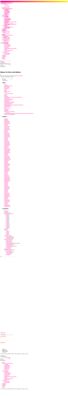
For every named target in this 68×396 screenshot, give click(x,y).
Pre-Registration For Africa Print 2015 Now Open (13, 97)
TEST (5, 107)
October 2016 (6, 179)
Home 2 (5, 95)
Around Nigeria (7, 31)
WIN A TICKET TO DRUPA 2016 (9, 114)
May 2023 (6, 139)
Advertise (4, 37)
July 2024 (6, 131)
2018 (7, 219)
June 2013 (6, 203)
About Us (6, 84)
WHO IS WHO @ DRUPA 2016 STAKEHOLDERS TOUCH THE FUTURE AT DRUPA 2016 (18, 113)
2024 (7, 225)
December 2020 (7, 149)
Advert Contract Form (8, 85)
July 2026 (6, 118)
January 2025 (6, 127)
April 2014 (6, 198)
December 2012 (7, 205)
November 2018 (7, 164)
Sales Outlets (6, 101)
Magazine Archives (9, 93)
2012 (7, 230)
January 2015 (6, 194)
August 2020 (6, 153)
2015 (7, 216)
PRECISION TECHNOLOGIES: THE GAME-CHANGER (11, 340)
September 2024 (7, 129)
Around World (6, 7)
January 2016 (6, 186)
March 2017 (6, 175)
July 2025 (6, 124)
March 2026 (6, 120)
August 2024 (6, 130)
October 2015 (6, 188)
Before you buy (7, 87)
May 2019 (6, 161)
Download (20, 75)
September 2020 (7, 152)
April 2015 (6, 192)
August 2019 (6, 160)
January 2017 (6, 176)
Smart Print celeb (7, 103)
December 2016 (7, 177)
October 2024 (6, 128)
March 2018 (6, 167)
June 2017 (6, 173)
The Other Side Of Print (8, 23)
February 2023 (7, 141)
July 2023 (6, 137)
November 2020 (7, 150)
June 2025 (6, 125)
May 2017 (6, 174)
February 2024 (7, 133)
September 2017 (7, 170)
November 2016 (7, 178)
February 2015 (6, 193)
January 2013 (6, 204)
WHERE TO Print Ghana (8, 249)
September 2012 (7, 206)
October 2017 (6, 169)
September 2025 (7, 123)
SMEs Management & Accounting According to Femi (13, 104)
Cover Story (6, 13)
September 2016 (7, 180)
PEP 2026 (4, 28)
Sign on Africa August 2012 (9, 102)
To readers (6, 4)
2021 (7, 222)
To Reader (6, 109)
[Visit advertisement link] (3, 3)
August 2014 (6, 196)
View (17, 75)
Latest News (6, 212)
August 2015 (6, 189)
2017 (7, 218)
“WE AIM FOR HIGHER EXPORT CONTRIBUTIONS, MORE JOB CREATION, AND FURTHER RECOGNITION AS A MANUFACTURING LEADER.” (26, 338)
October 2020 (6, 151)
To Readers (6, 17)
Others (5, 228)
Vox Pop (5, 15)
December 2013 (7, 200)
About (3, 31)
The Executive (6, 14)
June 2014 (6, 197)
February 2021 (6, 148)
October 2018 (6, 165)
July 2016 (6, 182)
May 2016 (6, 184)
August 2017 (6, 171)
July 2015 (5, 190)
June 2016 (6, 183)
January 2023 (6, 142)
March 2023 (6, 140)
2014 (7, 215)
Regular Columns (5, 16)
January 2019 (6, 163)
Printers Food (6, 28)
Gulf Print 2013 (7, 91)
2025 (7, 226)
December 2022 (7, 143)
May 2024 (6, 132)
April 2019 (6, 162)
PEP (5, 229)
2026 (7, 227)
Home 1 (5, 94)
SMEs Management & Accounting (10, 21)
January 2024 (6, 134)
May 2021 (6, 147)
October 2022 (6, 145)
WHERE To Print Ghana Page (7, 8)
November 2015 (7, 187)
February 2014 (7, 199)
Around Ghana (7, 6)
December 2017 (7, 168)
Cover (5, 89)
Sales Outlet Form (7, 100)
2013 (7, 214)
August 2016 (6, 181)
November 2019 (7, 158)
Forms (5, 90)
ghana (5, 211)
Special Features (7, 12)
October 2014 (6, 195)
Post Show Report (7, 19)
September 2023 (7, 136)
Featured (6, 210)
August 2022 (6, 146)
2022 (7, 223)
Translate (8, 357)
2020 (7, 221)
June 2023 (6, 138)
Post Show (8, 241)
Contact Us (6, 88)
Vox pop (7, 112)
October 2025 (6, 122)
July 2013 (5, 202)
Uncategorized (7, 248)
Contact (3, 32)
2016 (7, 217)
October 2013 (6, 201)
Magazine (4, 36)
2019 (7, 220)
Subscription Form (7, 106)
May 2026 (6, 119)
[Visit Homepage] (5, 3)
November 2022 (7, 144)
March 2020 (6, 155)
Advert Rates (6, 86)
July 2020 (6, 154)
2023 (7, 224)
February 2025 (7, 126)
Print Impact (4, 25)
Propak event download (8, 99)
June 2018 (6, 166)
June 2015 (6, 191)
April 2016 (6, 185)
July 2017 (5, 172)
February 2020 (7, 156)
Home (3, 1)
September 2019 (7, 159)
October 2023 (6, 135)
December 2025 (7, 121)
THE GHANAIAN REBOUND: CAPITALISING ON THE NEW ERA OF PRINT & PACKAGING (17, 339)
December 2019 (7, 157)
